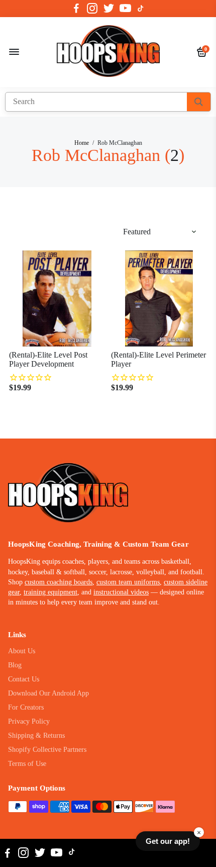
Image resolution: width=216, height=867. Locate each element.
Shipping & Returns (36, 735)
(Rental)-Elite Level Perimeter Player (158, 359)
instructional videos (121, 592)
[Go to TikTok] (141, 9)
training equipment (50, 592)
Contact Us (23, 679)
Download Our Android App (48, 693)
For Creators (26, 707)
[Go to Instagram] (92, 9)
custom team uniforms (128, 582)
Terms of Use (27, 763)
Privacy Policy (29, 721)
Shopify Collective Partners (47, 749)
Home (81, 142)
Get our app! (168, 841)
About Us (21, 651)
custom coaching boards (58, 582)
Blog (15, 665)
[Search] (198, 102)
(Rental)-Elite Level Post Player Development (48, 359)
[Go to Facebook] (76, 9)
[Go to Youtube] (125, 9)
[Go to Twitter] (108, 9)
